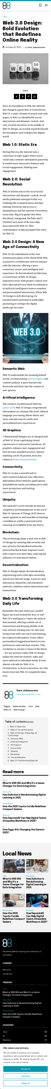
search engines (35, 378)
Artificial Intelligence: (19, 741)
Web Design (19, 709)
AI (3, 827)
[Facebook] (16, 96)
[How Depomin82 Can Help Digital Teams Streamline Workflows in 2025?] (37, 900)
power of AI (9, 407)
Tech (5, 17)
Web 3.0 (7, 709)
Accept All (25, 1069)
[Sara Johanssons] (9, 694)
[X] (22, 96)
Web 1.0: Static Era (17, 726)
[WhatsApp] (34, 96)
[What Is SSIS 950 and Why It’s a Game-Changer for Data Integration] (14, 866)
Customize (25, 1076)
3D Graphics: (16, 745)
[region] (25, 1066)
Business (6, 815)
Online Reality (19, 706)
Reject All (26, 1083)
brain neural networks (25, 459)
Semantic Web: (17, 738)
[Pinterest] (28, 96)
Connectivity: (16, 748)
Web (37, 706)
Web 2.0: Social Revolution (21, 730)
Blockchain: (16, 754)
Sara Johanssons (36, 47)
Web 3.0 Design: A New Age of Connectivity (22, 734)
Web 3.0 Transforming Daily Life (24, 760)
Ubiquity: (14, 751)
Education (7, 792)
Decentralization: (18, 757)
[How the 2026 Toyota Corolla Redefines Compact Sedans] (14, 900)
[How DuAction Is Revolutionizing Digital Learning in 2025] (37, 866)
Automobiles (8, 803)
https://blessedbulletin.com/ (28, 694)
